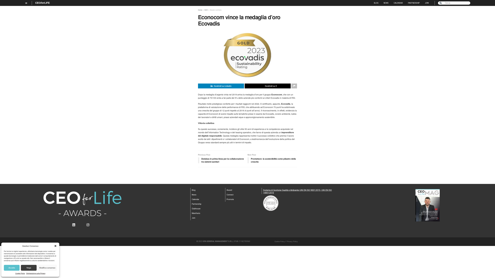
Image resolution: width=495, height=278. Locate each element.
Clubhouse (196, 209)
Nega (29, 267)
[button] (55, 246)
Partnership (414, 3)
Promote (230, 199)
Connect (230, 195)
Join (427, 3)
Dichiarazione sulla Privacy (35, 273)
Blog (376, 3)
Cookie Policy (20, 273)
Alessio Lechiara (215, 10)
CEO (206, 10)
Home (200, 10)
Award (229, 190)
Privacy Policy (292, 241)
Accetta (12, 267)
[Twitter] (82, 226)
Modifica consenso (47, 267)
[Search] (440, 3)
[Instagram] (89, 226)
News (386, 3)
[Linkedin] (75, 226)
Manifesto (196, 213)
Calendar (398, 3)
